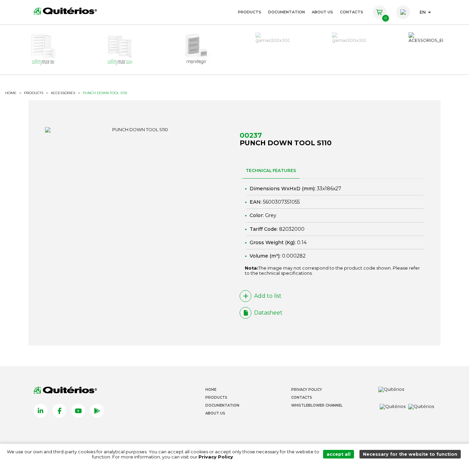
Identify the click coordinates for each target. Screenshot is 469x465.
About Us (322, 12)
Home (210, 389)
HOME (10, 93)
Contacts (351, 12)
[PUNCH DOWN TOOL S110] (137, 130)
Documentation (286, 12)
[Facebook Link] (59, 411)
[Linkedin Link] (40, 411)
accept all (339, 454)
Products (249, 12)
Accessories (63, 93)
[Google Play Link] (97, 411)
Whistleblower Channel (317, 405)
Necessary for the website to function (410, 454)
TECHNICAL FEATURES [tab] (271, 170)
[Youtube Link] (78, 411)
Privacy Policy (306, 389)
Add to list (268, 296)
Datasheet (268, 312)
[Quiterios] (65, 10)
